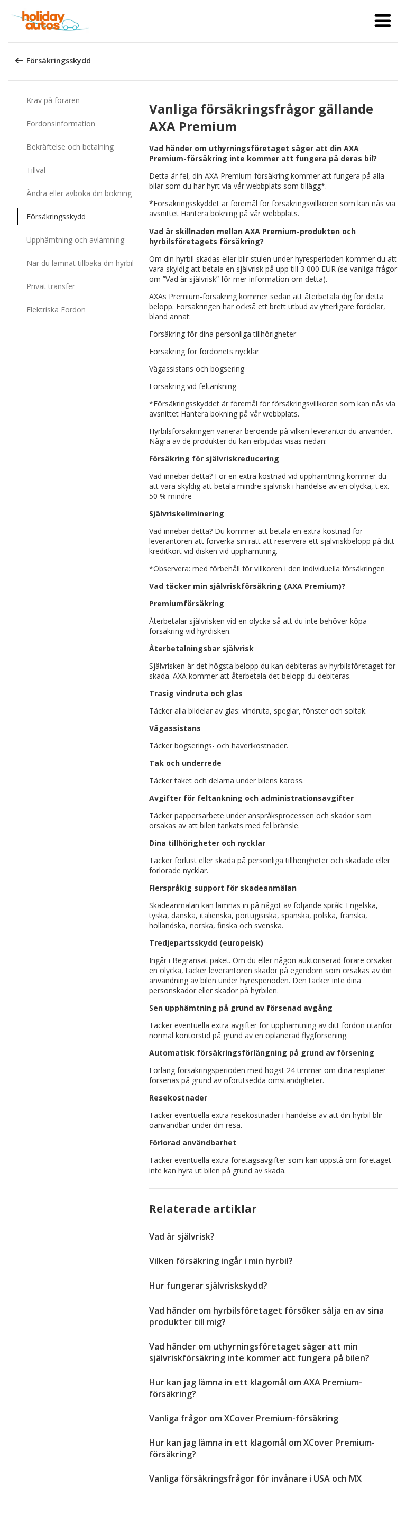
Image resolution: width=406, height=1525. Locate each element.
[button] (382, 21)
